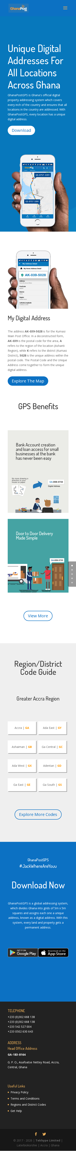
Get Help (16, 1111)
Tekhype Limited (47, 1140)
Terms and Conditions (25, 1098)
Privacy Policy (19, 1092)
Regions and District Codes (28, 1104)
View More (38, 616)
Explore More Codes (38, 814)
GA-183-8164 (17, 1054)
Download (21, 130)
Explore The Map (28, 381)
